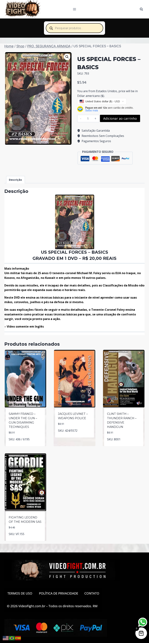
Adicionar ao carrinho (120, 118)
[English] (6, 638)
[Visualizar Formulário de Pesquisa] (141, 9)
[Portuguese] (12, 638)
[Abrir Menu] (74, 9)
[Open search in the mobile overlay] (74, 28)
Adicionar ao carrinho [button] (25, 445)
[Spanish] (18, 638)
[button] (67, 57)
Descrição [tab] (15, 179)
